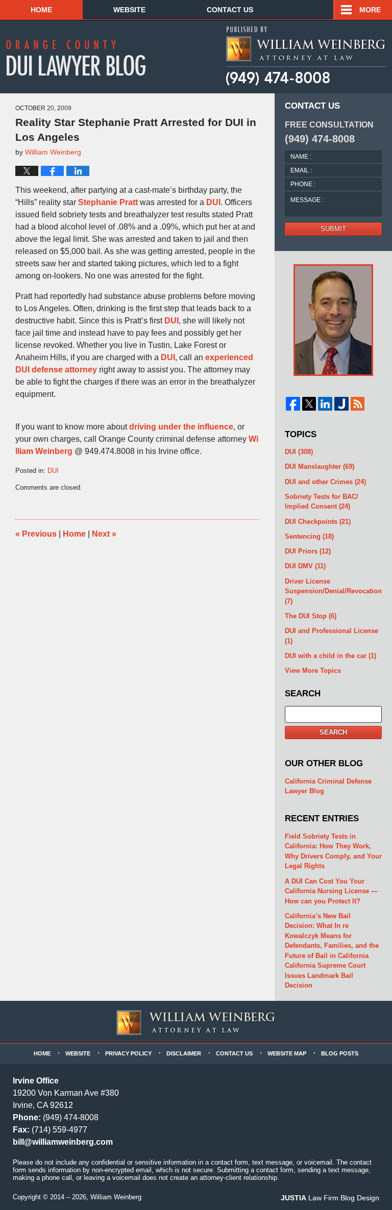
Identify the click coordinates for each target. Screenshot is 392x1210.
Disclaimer (183, 1053)
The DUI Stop (310, 616)
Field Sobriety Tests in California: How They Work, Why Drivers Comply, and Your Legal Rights (333, 851)
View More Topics (313, 670)
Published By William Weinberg (305, 56)
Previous (36, 534)
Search (333, 732)
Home (41, 10)
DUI (213, 202)
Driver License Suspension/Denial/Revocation (333, 591)
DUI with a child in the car (330, 656)
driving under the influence (181, 426)
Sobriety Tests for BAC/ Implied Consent (321, 502)
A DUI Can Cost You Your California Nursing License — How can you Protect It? (331, 891)
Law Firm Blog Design (330, 1198)
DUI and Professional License (331, 636)
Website (129, 10)
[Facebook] (293, 404)
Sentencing (309, 536)
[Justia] (341, 404)
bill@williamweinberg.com (63, 1142)
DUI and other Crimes (325, 482)
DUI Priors (308, 551)
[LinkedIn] (325, 404)
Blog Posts (339, 1053)
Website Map (286, 1053)
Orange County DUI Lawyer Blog (82, 58)
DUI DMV (305, 566)
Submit (333, 229)
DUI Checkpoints (318, 521)
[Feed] (358, 404)
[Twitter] (309, 404)
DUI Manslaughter (319, 466)
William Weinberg (115, 1197)
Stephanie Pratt (108, 202)
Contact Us (230, 10)
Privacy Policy (128, 1053)
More (370, 10)
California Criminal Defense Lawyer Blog (328, 786)
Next (104, 534)
